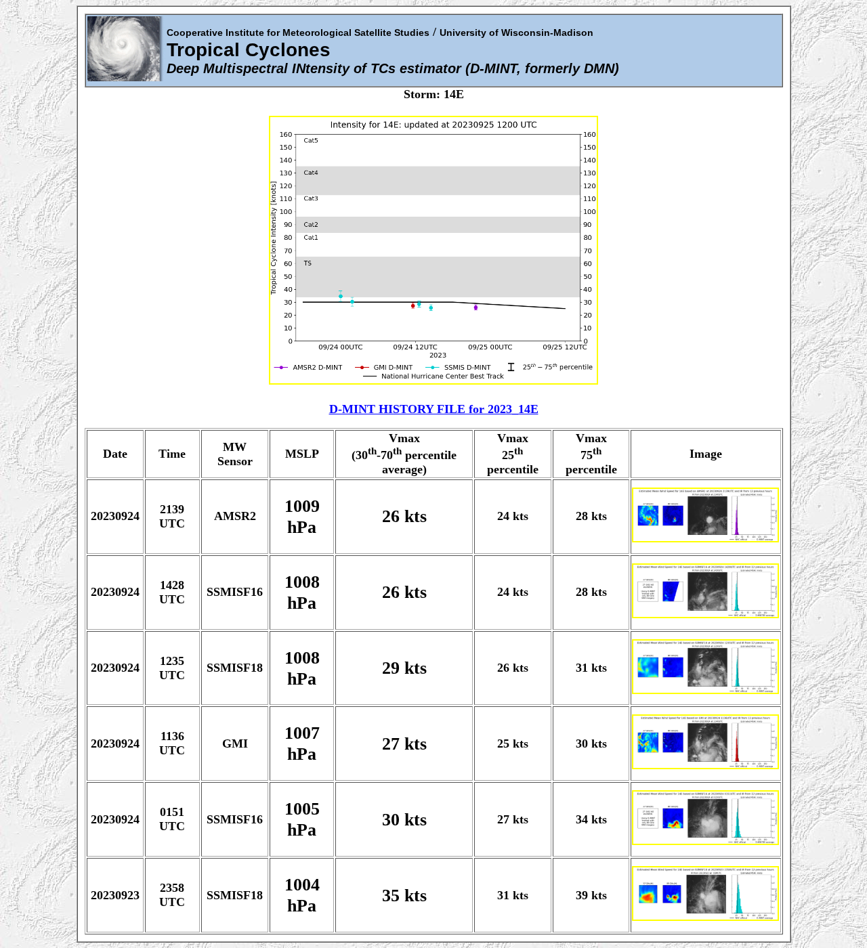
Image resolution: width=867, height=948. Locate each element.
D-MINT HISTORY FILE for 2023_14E (433, 409)
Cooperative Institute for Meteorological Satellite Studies (298, 32)
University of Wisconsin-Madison (516, 32)
